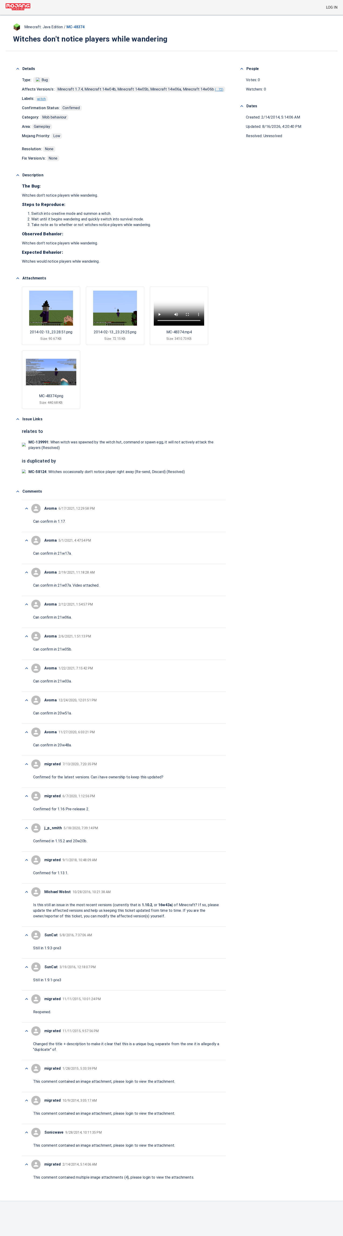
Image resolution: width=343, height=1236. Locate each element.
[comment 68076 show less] (26, 892)
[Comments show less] (17, 491)
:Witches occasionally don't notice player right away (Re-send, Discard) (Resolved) (106, 472)
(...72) (219, 89)
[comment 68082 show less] (26, 700)
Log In (331, 7)
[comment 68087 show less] (26, 540)
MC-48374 (75, 27)
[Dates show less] (241, 106)
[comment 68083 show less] (26, 668)
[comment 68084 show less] (26, 636)
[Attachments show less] (17, 278)
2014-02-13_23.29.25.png (115, 332)
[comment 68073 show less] (26, 999)
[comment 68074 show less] (26, 967)
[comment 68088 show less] (26, 508)
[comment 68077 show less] (26, 860)
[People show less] (241, 68)
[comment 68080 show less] (26, 764)
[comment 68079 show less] (26, 796)
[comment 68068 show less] (26, 1132)
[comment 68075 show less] (26, 935)
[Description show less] (17, 175)
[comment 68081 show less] (26, 732)
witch (41, 99)
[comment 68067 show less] (26, 1164)
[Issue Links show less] (17, 419)
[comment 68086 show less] (26, 572)
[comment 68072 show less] (26, 1031)
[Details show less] (17, 68)
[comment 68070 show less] (26, 1068)
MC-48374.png (51, 396)
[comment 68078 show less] (26, 828)
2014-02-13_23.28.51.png (51, 332)
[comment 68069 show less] (26, 1100)
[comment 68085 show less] (26, 604)
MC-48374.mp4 (179, 332)
